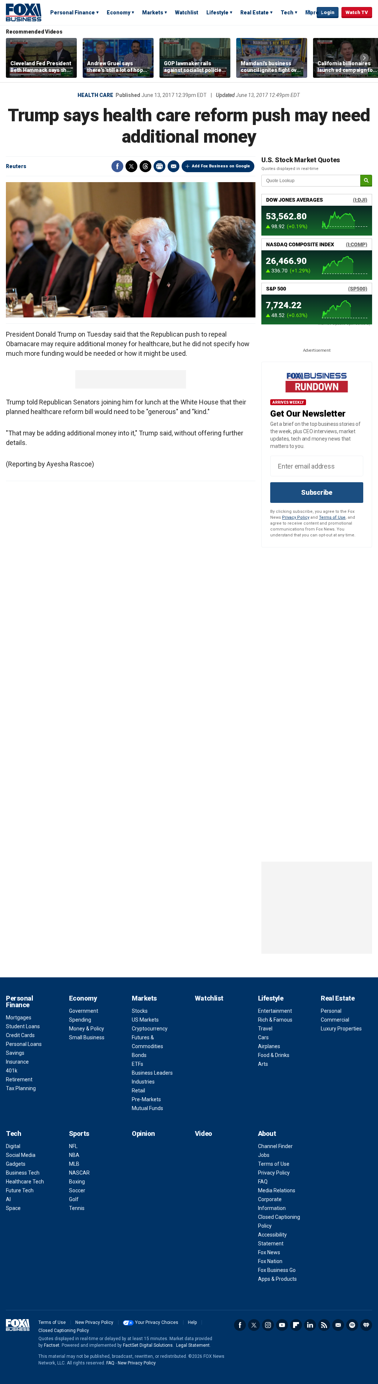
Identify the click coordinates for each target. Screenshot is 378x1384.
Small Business (86, 1037)
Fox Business (23, 12)
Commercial (335, 1020)
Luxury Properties (341, 1029)
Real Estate (254, 12)
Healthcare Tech (25, 1182)
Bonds (139, 1055)
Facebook (117, 166)
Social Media (20, 1155)
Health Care (95, 95)
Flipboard (296, 1325)
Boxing (77, 1182)
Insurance (17, 1062)
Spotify (352, 1325)
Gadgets (15, 1164)
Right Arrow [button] (364, 57)
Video (203, 1133)
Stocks (140, 1011)
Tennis (77, 1208)
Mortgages (18, 1017)
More (312, 12)
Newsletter (338, 1325)
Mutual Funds (147, 1108)
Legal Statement (193, 1345)
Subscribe (316, 492)
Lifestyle (217, 12)
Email (173, 166)
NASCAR (79, 1173)
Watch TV (357, 12)
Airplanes (269, 1046)
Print (159, 166)
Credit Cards (20, 1035)
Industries (143, 1082)
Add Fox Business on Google (221, 166)
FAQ (263, 1182)
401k (11, 1071)
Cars (263, 1037)
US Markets (145, 1020)
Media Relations (276, 1190)
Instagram (268, 1325)
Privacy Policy (295, 517)
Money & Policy (86, 1029)
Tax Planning (21, 1088)
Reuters (16, 166)
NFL (73, 1146)
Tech (287, 12)
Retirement (19, 1079)
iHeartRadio (366, 1325)
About (267, 1133)
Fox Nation (270, 1261)
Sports (79, 1133)
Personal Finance (72, 12)
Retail (138, 1090)
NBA (74, 1155)
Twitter (131, 166)
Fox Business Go (277, 1270)
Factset (51, 1345)
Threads (145, 166)
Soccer (77, 1190)
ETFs (137, 1064)
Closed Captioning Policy (63, 1330)
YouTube (282, 1325)
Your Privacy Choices (156, 1322)
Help (192, 1322)
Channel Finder (275, 1146)
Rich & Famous (275, 1020)
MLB (74, 1164)
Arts (263, 1064)
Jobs (263, 1155)
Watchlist (186, 12)
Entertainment (275, 1011)
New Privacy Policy (94, 1322)
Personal (331, 1011)
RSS (324, 1325)
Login (327, 12)
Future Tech (20, 1190)
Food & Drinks (273, 1055)
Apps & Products (277, 1279)
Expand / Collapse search (309, 13)
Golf (74, 1199)
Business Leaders (152, 1073)
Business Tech (22, 1173)
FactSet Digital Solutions (148, 1345)
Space (13, 1208)
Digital (13, 1146)
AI (8, 1199)
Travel (265, 1029)
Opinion (143, 1133)
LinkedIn (310, 1325)
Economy (118, 12)
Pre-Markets (146, 1099)
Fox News (269, 1252)
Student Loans (23, 1026)
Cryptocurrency (150, 1029)
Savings (15, 1053)
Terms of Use (332, 517)
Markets (152, 12)
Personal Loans (24, 1044)
